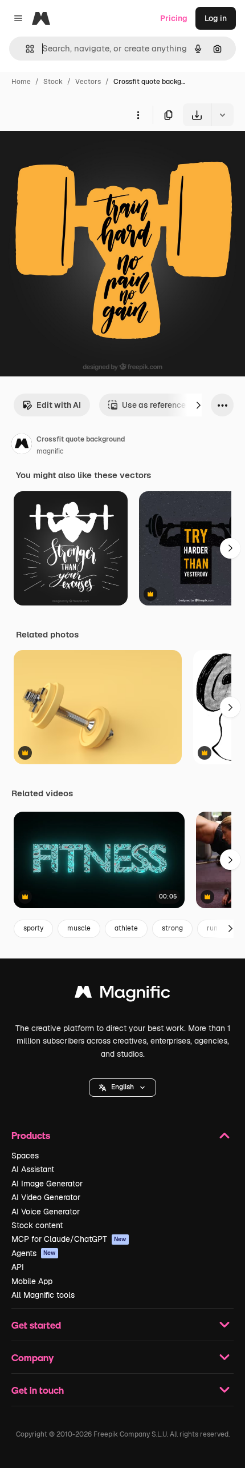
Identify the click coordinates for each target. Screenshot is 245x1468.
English (122, 1087)
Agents (33, 1253)
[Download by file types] (222, 114)
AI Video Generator (45, 1197)
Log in (216, 18)
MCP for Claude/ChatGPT (68, 1239)
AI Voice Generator (45, 1211)
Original (73, 152)
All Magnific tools (43, 1295)
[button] (122, 1087)
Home (21, 81)
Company (32, 1357)
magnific (50, 451)
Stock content (37, 1225)
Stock (53, 81)
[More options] (137, 114)
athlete (126, 928)
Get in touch (37, 1390)
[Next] (198, 405)
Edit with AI (58, 405)
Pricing (173, 18)
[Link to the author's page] (21, 446)
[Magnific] (122, 995)
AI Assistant (32, 1169)
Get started (36, 1325)
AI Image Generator (47, 1183)
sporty (33, 928)
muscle (79, 928)
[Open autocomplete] (25, 49)
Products (30, 1135)
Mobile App (31, 1281)
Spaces (25, 1155)
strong (172, 928)
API (17, 1267)
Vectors (88, 81)
